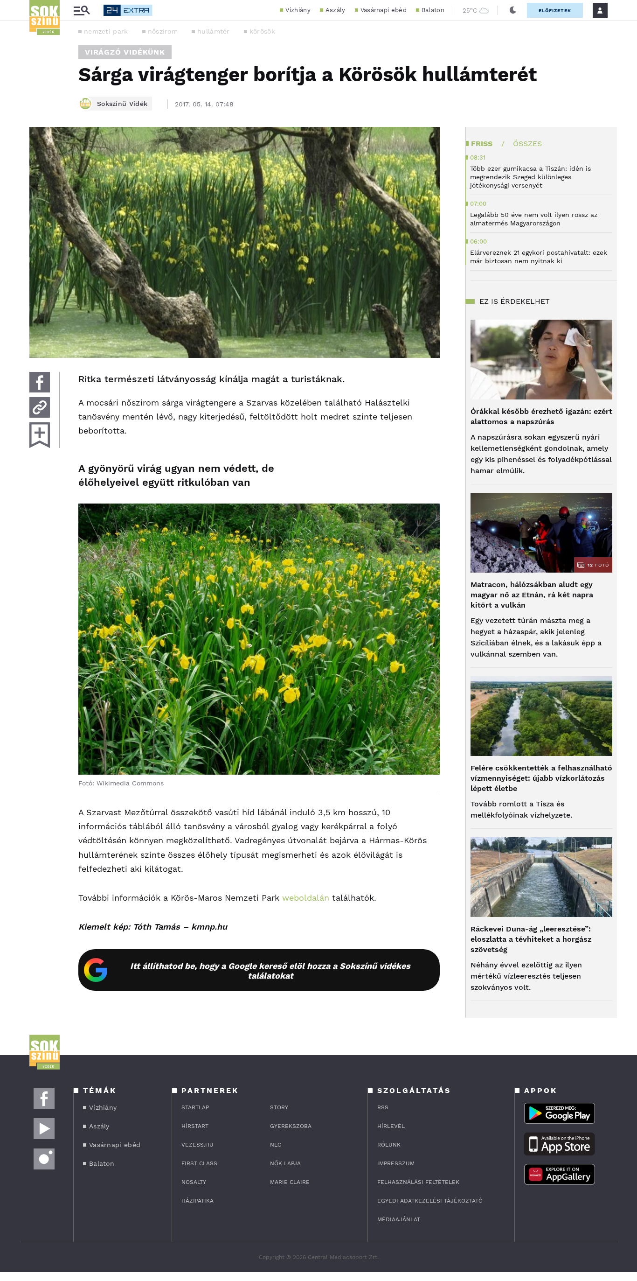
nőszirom (163, 31)
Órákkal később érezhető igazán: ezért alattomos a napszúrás (541, 416)
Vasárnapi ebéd (383, 10)
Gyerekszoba (291, 1126)
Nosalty (193, 1182)
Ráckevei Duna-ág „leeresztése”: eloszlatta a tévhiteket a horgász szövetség (531, 939)
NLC (275, 1144)
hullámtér (213, 31)
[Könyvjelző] (39, 435)
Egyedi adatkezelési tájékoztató (430, 1200)
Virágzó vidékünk (125, 52)
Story (279, 1107)
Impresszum (396, 1163)
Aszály (335, 10)
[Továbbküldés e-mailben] (39, 407)
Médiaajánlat (398, 1219)
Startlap (195, 1107)
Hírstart (194, 1126)
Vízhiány (297, 10)
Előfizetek (555, 10)
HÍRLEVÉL (391, 1126)
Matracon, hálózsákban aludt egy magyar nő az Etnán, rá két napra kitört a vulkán (532, 594)
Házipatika (197, 1200)
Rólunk (389, 1144)
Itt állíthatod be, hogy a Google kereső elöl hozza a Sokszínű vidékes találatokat (270, 970)
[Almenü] (81, 10)
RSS (382, 1107)
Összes (527, 143)
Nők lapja (285, 1163)
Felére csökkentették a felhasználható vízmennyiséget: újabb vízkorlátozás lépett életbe (541, 778)
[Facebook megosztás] (39, 382)
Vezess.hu (197, 1144)
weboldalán (304, 898)
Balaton (433, 10)
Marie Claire (290, 1182)
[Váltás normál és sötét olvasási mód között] (513, 10)
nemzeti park (106, 31)
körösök (262, 31)
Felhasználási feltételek (418, 1182)
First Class (199, 1163)
